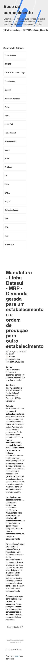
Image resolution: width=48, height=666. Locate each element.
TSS (6, 235)
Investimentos (10, 141)
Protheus (8, 167)
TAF (6, 218)
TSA (6, 227)
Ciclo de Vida (10, 55)
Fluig (7, 107)
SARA (7, 193)
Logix (7, 150)
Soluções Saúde (11, 210)
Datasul (8, 90)
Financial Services (12, 98)
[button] (15, 632)
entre (17, 656)
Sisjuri (7, 201)
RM (6, 175)
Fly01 (7, 115)
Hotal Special (10, 132)
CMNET (8, 64)
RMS (7, 184)
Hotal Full (9, 124)
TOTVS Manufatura (11, 30)
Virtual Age (9, 244)
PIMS (7, 158)
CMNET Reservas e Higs (15, 72)
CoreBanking (10, 81)
